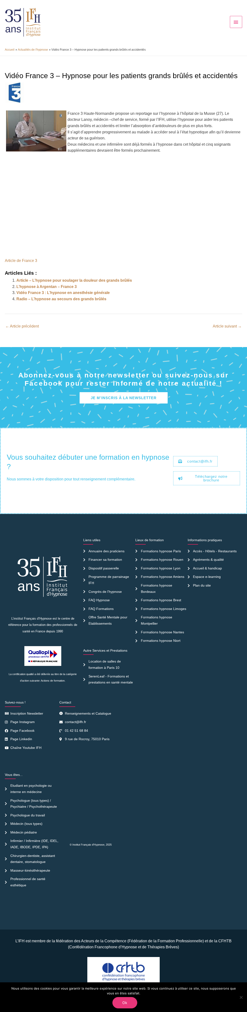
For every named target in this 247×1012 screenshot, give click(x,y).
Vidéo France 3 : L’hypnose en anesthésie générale (63, 293)
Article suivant (227, 326)
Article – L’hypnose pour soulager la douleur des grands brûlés (74, 280)
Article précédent (22, 326)
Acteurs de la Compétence (103, 941)
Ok (124, 1002)
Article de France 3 (21, 261)
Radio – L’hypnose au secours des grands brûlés (61, 299)
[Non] (241, 997)
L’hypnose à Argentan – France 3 (46, 287)
